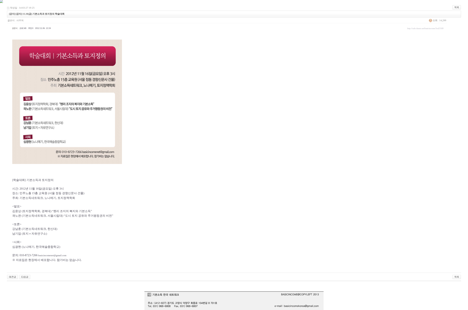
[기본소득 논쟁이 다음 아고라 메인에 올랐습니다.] (24, 276)
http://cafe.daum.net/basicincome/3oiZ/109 (425, 28)
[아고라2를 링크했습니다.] (12, 276)
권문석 (14, 28)
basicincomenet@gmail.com (52, 255)
